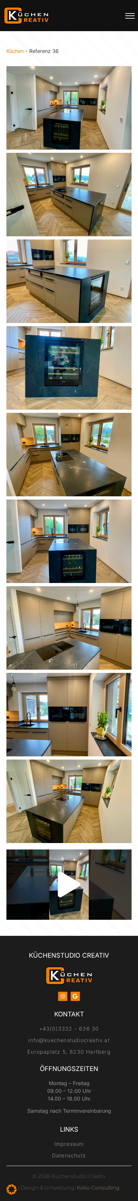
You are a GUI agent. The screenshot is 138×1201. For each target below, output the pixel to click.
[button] (69, 884)
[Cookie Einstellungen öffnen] (11, 1192)
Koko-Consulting (98, 1188)
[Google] (75, 996)
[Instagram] (62, 996)
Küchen (15, 51)
